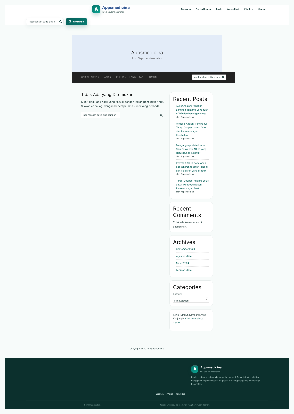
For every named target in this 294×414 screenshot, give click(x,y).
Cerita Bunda (203, 9)
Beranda (186, 9)
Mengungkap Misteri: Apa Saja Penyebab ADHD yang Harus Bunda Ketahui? (191, 149)
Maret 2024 (182, 263)
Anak (219, 9)
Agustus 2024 (184, 256)
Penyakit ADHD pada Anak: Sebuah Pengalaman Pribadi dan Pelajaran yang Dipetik (192, 166)
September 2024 (185, 248)
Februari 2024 (184, 270)
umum (153, 77)
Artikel (170, 394)
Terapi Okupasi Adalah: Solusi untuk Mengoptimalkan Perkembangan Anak (192, 184)
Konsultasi (233, 9)
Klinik (248, 9)
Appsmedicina (147, 52)
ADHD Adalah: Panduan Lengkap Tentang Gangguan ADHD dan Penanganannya (192, 109)
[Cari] (59, 21)
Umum (262, 9)
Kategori (177, 294)
